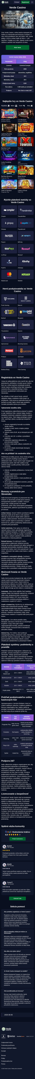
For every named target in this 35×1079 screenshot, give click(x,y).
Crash (20, 105)
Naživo (13, 105)
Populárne (4, 105)
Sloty (28, 105)
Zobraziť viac (17, 898)
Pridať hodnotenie (17, 839)
